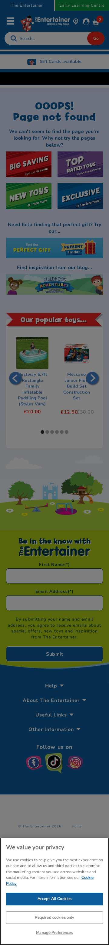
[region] (54, 891)
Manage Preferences (54, 932)
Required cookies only (54, 917)
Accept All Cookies (54, 898)
